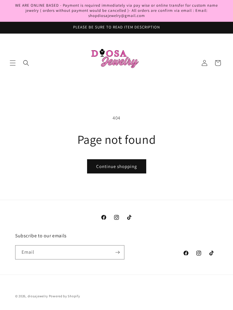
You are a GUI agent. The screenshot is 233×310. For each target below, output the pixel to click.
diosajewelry (38, 296)
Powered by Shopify (64, 296)
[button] (12, 63)
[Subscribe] (117, 252)
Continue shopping (116, 166)
